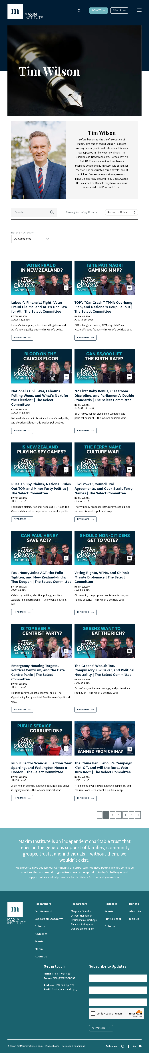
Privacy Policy (52, 1046)
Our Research (44, 911)
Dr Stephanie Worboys (84, 920)
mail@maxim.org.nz (64, 978)
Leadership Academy (49, 919)
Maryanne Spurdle (81, 911)
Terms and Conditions (73, 1046)
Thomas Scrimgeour (82, 924)
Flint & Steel (113, 919)
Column (40, 926)
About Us (41, 956)
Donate (96, 10)
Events (39, 941)
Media (39, 949)
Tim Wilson (20, 316)
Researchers (43, 903)
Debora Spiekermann (82, 928)
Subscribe (99, 1028)
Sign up (117, 10)
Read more (20, 337)
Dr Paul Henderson (81, 915)
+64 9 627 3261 (62, 973)
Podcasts (41, 934)
